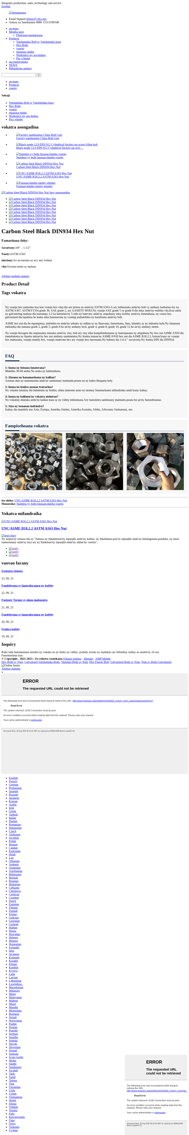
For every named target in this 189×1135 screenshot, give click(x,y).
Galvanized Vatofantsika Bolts (42, 662)
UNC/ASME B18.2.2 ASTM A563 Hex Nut (42, 176)
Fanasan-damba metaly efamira (34, 186)
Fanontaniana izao (12, 655)
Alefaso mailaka (10, 668)
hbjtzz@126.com (36, 18)
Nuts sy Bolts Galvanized (156, 662)
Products (14, 38)
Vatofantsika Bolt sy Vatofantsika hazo (38, 41)
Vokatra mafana (72, 658)
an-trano (13, 28)
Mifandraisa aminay (20, 68)
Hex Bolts (22, 45)
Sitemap (88, 658)
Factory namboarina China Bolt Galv (37, 138)
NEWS (13, 65)
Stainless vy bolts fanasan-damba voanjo (39, 157)
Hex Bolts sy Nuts (12, 662)
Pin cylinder (23, 58)
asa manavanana (18, 61)
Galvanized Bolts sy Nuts (125, 662)
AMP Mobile (103, 658)
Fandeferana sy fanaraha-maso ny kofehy (27, 585)
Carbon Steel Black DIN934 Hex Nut (38, 167)
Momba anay (16, 31)
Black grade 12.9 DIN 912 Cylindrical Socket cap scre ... (49, 147)
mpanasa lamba (25, 51)
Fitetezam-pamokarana (29, 35)
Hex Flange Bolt (99, 662)
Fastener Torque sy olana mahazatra (24, 600)
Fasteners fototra (12, 571)
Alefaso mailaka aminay (15, 276)
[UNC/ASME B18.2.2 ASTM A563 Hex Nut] (29, 521)
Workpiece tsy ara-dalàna (31, 55)
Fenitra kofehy (10, 629)
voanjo (20, 48)
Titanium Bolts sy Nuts (74, 662)
